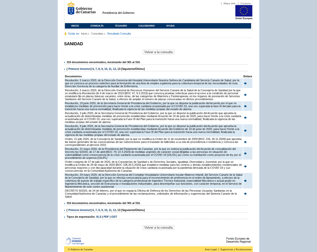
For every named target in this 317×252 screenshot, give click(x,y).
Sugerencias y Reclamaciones (236, 249)
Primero (73, 68)
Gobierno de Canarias (80, 10)
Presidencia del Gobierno (123, 10)
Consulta (97, 25)
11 (110, 68)
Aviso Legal (211, 249)
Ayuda (170, 25)
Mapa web (230, 3)
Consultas (97, 33)
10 (105, 68)
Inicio (75, 25)
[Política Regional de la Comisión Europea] (244, 18)
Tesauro (121, 25)
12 (114, 68)
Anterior (85, 68)
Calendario (146, 25)
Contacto (245, 3)
